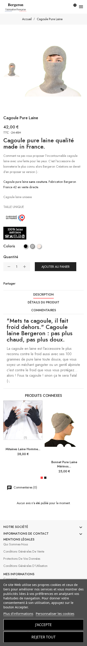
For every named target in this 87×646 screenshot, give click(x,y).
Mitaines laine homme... (23, 449)
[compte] (64, 6)
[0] (72, 7)
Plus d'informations (18, 613)
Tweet (28, 283)
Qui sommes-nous (15, 544)
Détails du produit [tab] (43, 302)
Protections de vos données (21, 558)
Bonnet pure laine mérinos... (64, 464)
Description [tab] (43, 294)
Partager (19, 283)
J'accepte (43, 624)
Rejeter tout (43, 637)
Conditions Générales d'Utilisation (25, 566)
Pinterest (37, 283)
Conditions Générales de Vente (23, 551)
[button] (42, 478)
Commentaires (43, 310)
